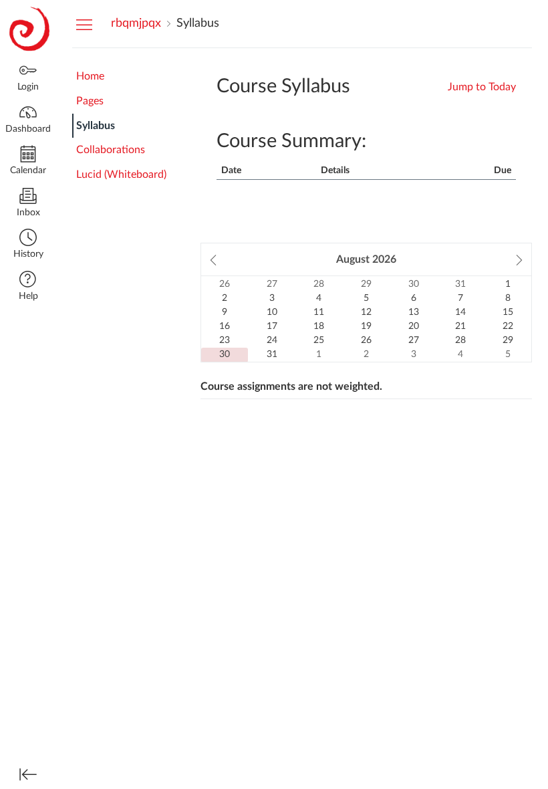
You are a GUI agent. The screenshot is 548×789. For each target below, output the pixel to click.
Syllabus (95, 125)
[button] (28, 245)
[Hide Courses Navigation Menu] (84, 24)
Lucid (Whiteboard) (121, 174)
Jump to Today (482, 87)
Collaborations (110, 149)
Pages (90, 101)
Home (90, 76)
